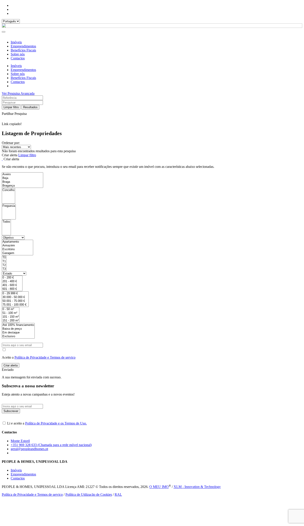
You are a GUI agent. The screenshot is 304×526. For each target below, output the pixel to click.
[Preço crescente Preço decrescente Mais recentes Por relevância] (152, 147)
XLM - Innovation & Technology (197, 487)
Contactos (18, 58)
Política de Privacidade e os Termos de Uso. (56, 423)
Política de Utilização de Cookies (88, 494)
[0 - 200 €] (12, 278)
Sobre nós (18, 54)
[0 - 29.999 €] (15, 293)
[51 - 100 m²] (10, 313)
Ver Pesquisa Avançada (18, 93)
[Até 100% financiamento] (18, 325)
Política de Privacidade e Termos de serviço (44, 357)
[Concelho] (8, 190)
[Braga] (22, 182)
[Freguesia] (9, 206)
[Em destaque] (18, 333)
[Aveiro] (22, 174)
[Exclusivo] (18, 336)
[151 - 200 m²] (10, 321)
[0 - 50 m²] (10, 309)
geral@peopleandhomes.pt (29, 449)
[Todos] (6, 222)
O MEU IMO (159, 487)
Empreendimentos (23, 46)
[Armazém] (17, 246)
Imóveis (16, 42)
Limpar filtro (11, 107)
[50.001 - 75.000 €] (15, 301)
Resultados (30, 107)
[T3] (4, 269)
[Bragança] (22, 186)
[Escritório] (17, 249)
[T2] (4, 265)
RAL (118, 494)
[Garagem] (17, 253)
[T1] (4, 261)
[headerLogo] (152, 26)
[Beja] (22, 178)
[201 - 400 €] (12, 281)
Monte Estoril (20, 441)
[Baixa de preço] (18, 329)
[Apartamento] (17, 242)
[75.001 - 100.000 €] (15, 305)
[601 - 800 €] (12, 289)
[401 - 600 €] (12, 285)
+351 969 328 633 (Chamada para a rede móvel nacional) (51, 445)
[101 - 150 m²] (10, 317)
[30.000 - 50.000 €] (15, 297)
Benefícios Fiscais (23, 50)
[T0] (4, 258)
